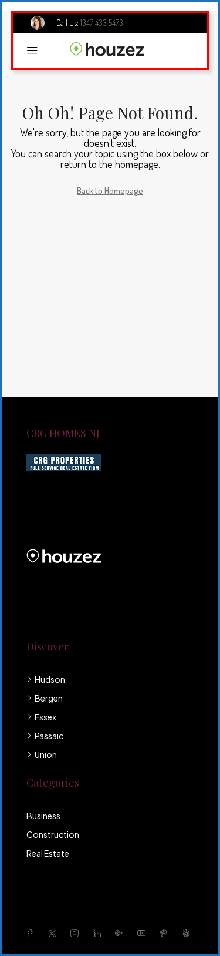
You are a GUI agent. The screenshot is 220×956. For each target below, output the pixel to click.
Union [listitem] (46, 754)
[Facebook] (32, 933)
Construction (52, 834)
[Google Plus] (121, 933)
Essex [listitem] (45, 717)
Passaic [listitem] (49, 735)
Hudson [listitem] (50, 679)
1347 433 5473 (101, 23)
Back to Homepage (110, 190)
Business (43, 815)
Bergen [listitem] (49, 698)
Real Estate (47, 853)
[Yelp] (188, 933)
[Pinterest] (166, 933)
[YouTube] (143, 933)
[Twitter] (54, 933)
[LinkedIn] (99, 933)
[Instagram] (76, 933)
